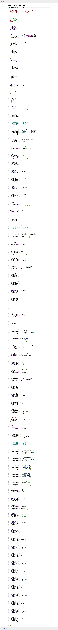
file (25, 7)
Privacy (7, 628)
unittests (37, 4)
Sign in (56, 1)
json (56, 628)
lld (34, 4)
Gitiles (5, 628)
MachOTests (42, 4)
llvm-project (12, 4)
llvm (9, 4)
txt (54, 628)
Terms (10, 628)
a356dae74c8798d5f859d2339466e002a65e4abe (24, 4)
